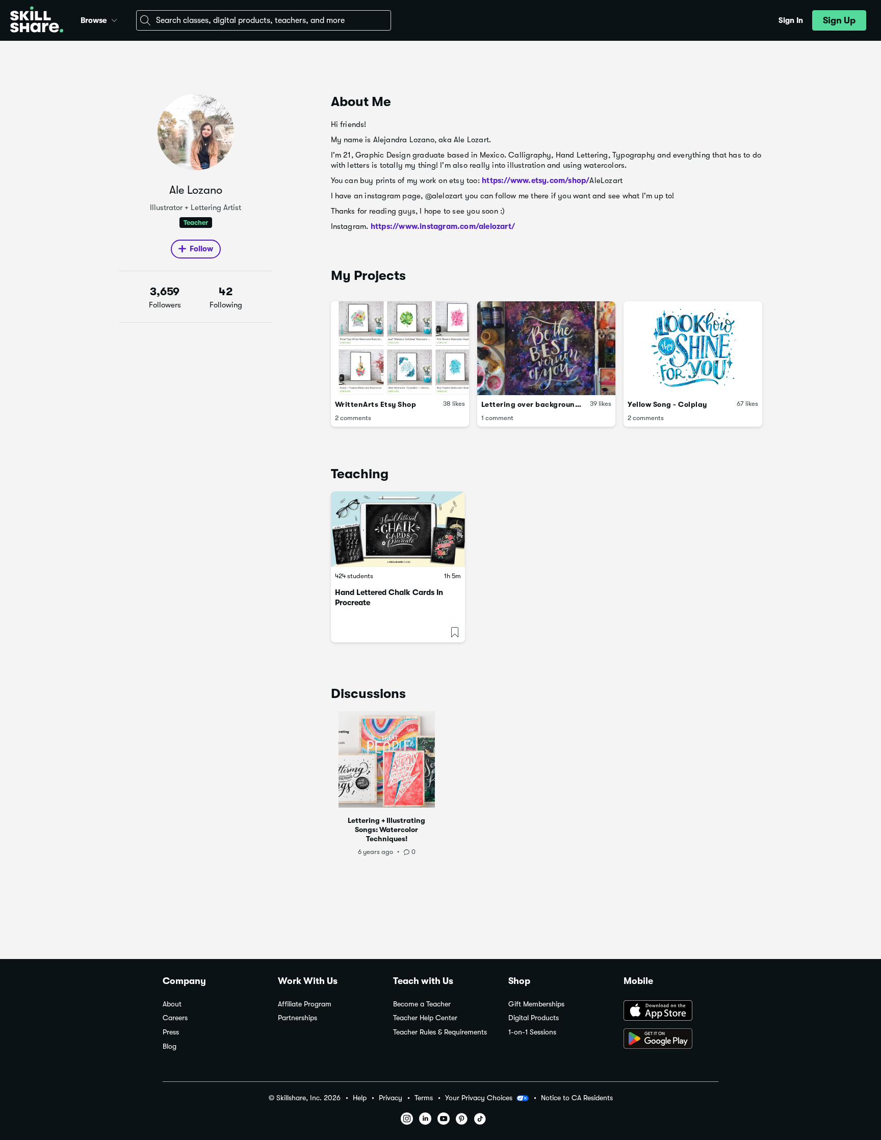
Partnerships (297, 1018)
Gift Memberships (536, 1004)
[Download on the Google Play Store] (671, 1039)
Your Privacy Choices (478, 1098)
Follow (201, 248)
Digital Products (533, 1018)
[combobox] (263, 20)
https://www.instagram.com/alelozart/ (443, 226)
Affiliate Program (304, 1004)
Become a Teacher (422, 1004)
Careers (175, 1018)
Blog (169, 1046)
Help (360, 1098)
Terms (423, 1098)
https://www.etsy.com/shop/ (535, 180)
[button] (114, 19)
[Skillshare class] (398, 529)
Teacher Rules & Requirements (440, 1032)
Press (171, 1032)
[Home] (36, 20)
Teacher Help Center (425, 1018)
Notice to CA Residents (577, 1098)
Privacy (390, 1098)
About (172, 1004)
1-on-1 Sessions (532, 1032)
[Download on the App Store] (671, 1011)
